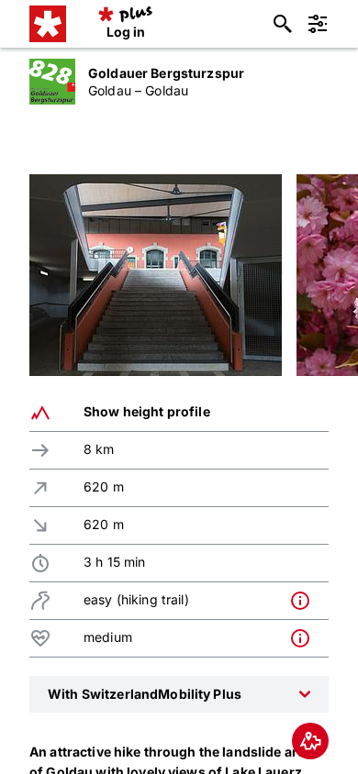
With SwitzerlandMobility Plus (144, 694)
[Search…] (283, 24)
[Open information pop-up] (305, 601)
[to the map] (310, 741)
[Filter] (318, 24)
